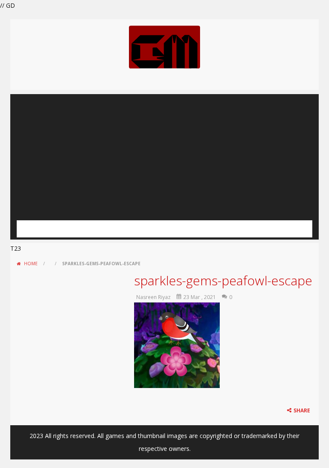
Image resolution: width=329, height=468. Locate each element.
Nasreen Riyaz (153, 297)
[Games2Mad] (164, 46)
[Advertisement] (164, 154)
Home (31, 264)
